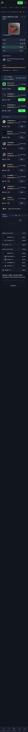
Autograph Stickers (15, 12)
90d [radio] (16, 215)
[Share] (26, 12)
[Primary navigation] (25, 2)
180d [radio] (19, 215)
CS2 (8, 12)
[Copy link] (23, 12)
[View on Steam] (20, 12)
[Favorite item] (25, 17)
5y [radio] (25, 215)
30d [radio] (13, 215)
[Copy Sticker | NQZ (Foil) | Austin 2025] (22, 17)
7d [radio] (9, 215)
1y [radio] (22, 215)
